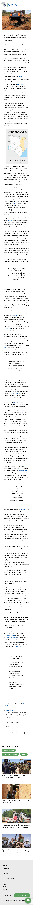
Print (7, 726)
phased (14, 315)
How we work (7, 882)
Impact (5, 884)
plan (22, 412)
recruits (13, 203)
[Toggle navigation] (29, 4)
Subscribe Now (22, 895)
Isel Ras (8, 720)
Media (4, 887)
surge (10, 220)
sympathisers (14, 393)
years (20, 76)
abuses (15, 402)
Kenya (23, 754)
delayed (8, 328)
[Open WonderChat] (28, 900)
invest (26, 549)
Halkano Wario (10, 710)
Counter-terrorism (9, 750)
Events (5, 871)
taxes (5, 347)
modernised (23, 470)
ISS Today (6, 868)
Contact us (6, 889)
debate (23, 510)
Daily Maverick (10, 635)
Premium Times (12, 637)
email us (18, 646)
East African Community (10, 754)
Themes (5, 873)
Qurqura (20, 84)
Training (5, 876)
